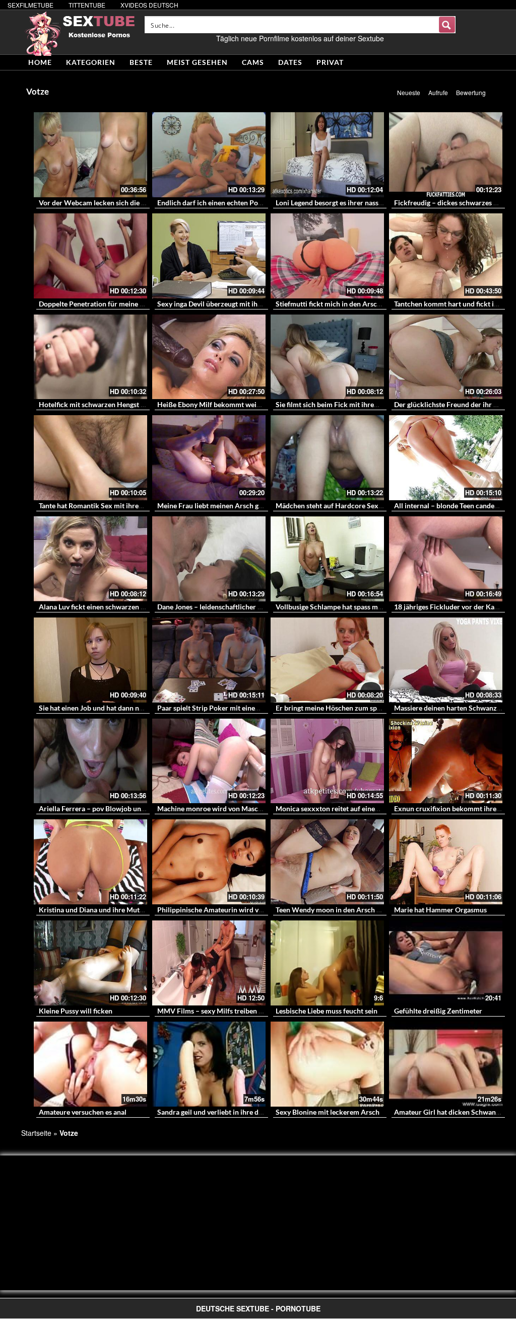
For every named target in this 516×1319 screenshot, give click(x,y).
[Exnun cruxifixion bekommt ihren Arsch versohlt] (445, 761)
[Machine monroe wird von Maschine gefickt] (209, 761)
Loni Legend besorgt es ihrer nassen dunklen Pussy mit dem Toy (374, 202)
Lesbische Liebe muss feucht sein (326, 1010)
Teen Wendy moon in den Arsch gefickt (337, 909)
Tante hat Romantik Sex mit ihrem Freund (104, 505)
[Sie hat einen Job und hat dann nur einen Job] (90, 660)
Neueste (408, 92)
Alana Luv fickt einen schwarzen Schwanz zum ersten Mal (129, 606)
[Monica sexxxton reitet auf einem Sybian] (327, 761)
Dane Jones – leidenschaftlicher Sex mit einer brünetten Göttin (255, 606)
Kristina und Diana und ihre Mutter (94, 909)
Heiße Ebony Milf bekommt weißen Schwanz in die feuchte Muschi (262, 404)
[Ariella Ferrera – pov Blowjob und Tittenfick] (90, 761)
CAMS (253, 62)
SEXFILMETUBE (30, 5)
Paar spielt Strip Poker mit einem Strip (217, 708)
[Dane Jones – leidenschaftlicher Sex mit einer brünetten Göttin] (209, 558)
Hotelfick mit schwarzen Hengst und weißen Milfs (117, 404)
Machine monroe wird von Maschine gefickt (225, 808)
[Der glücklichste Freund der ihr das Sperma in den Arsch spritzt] (445, 357)
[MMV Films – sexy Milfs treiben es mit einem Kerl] (209, 962)
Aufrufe (438, 92)
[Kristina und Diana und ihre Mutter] (90, 861)
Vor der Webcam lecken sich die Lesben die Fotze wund (125, 202)
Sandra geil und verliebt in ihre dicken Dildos (227, 1112)
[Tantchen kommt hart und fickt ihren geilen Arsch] (445, 255)
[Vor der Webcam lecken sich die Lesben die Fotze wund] (90, 154)
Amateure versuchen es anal (82, 1112)
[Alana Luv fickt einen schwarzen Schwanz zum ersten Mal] (90, 558)
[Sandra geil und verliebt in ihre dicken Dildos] (209, 1064)
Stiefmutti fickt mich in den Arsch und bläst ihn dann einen (367, 303)
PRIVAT (330, 62)
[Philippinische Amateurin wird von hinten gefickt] (209, 861)
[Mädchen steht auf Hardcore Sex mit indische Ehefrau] (327, 457)
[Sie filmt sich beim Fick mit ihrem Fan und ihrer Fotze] (327, 357)
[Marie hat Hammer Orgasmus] (445, 861)
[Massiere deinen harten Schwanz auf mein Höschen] (445, 660)
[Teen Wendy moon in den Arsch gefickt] (327, 861)
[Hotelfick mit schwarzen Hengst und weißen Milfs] (90, 357)
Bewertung (471, 92)
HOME (40, 62)
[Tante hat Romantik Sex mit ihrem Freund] (90, 457)
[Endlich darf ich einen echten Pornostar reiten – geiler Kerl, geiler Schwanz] (209, 154)
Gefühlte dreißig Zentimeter (438, 1010)
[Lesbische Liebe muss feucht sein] (327, 962)
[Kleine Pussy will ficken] (90, 962)
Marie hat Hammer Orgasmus (440, 909)
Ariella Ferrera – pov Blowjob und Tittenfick (108, 808)
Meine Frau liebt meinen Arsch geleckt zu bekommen (240, 505)
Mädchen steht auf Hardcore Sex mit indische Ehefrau (360, 505)
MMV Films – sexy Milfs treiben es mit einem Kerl (235, 1010)
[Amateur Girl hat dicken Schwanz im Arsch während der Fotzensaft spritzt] (445, 1064)
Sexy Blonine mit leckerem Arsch (327, 1112)
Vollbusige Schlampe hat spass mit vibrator (343, 606)
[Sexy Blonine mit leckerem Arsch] (327, 1064)
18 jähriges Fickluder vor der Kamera (452, 606)
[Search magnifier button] (447, 25)
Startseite (36, 1133)
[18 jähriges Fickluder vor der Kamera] (445, 558)
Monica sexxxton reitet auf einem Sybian (340, 808)
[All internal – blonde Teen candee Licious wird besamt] (445, 457)
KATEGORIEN (90, 62)
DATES (290, 62)
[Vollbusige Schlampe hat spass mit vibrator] (327, 558)
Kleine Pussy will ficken (75, 1010)
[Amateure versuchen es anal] (90, 1064)
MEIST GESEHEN (197, 62)
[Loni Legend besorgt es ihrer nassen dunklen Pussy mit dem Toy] (327, 154)
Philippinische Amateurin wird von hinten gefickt (234, 909)
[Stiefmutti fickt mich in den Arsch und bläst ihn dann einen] (327, 255)
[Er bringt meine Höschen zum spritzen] (327, 660)
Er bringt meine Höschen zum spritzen (336, 708)
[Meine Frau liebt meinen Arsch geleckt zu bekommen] (209, 457)
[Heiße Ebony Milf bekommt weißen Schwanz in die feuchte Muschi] (209, 357)
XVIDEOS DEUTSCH (149, 5)
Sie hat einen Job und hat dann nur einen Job (108, 708)
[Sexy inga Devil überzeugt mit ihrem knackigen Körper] (209, 255)
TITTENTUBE (87, 5)
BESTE (141, 62)
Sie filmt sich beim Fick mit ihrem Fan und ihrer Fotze (359, 404)
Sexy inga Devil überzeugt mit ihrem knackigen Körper (242, 303)
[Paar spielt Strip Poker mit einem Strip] (209, 660)
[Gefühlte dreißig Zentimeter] (445, 962)
